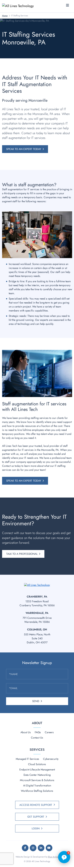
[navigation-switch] (67, 5)
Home (5, 15)
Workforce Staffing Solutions (37, 791)
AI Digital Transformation (37, 785)
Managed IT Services (27, 759)
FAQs (38, 732)
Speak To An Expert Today (23, 149)
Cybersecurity (50, 759)
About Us (25, 732)
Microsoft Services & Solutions (37, 780)
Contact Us (37, 737)
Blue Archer (53, 856)
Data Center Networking (37, 775)
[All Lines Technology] (19, 5)
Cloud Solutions (37, 764)
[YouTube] (49, 848)
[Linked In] (41, 848)
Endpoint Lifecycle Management (37, 769)
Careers (49, 732)
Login (36, 828)
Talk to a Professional (22, 554)
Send (35, 701)
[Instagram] (33, 848)
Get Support (35, 817)
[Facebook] (25, 848)
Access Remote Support (35, 805)
